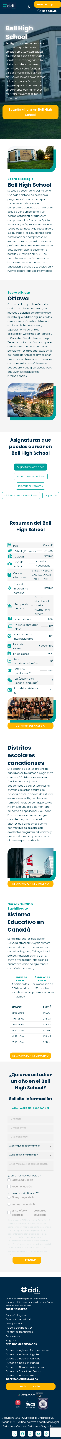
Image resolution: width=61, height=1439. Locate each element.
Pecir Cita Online (30, 1386)
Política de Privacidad (30, 1422)
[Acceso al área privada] (29, 7)
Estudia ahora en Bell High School (30, 112)
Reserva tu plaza (47, 4)
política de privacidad (40, 1213)
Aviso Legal (52, 1422)
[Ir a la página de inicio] (9, 7)
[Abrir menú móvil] (22, 7)
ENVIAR (30, 1260)
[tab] (30, 467)
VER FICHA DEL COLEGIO (30, 725)
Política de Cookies (14, 1426)
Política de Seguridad (41, 1426)
